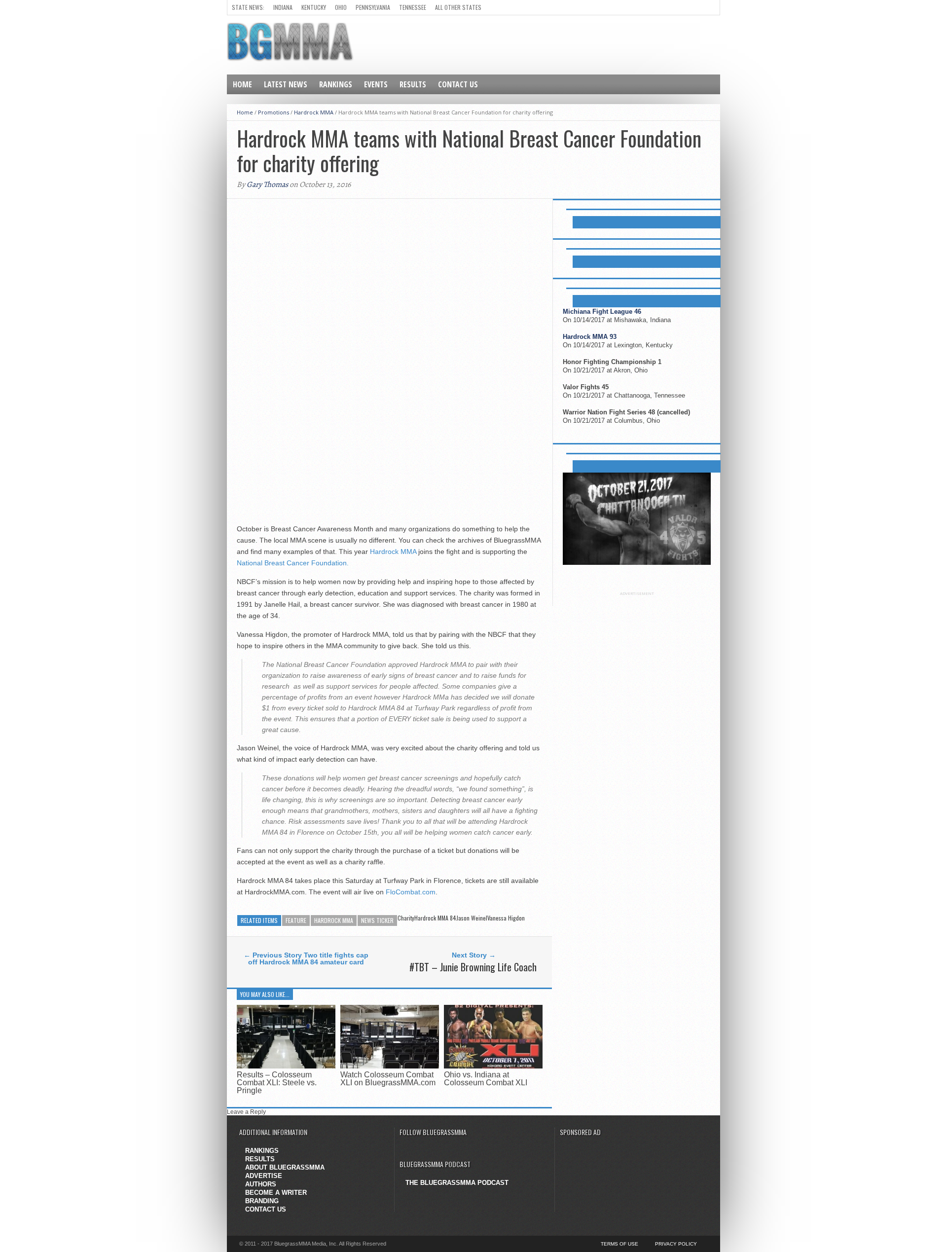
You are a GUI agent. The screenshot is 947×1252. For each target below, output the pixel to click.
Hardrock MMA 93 (590, 336)
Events (376, 84)
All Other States (458, 7)
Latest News (285, 84)
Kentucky (313, 7)
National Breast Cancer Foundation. (293, 563)
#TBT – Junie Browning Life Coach (473, 967)
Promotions (273, 112)
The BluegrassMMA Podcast (457, 1182)
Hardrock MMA (313, 112)
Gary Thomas (267, 184)
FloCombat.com (411, 892)
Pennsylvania (373, 7)
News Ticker (377, 920)
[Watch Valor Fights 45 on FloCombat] (637, 562)
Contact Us (458, 84)
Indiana (282, 7)
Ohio (341, 7)
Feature (296, 920)
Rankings (335, 84)
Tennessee (412, 7)
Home (242, 84)
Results (413, 84)
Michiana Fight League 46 (602, 311)
